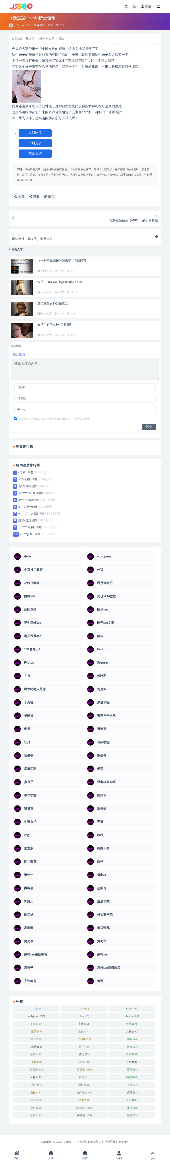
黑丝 (132, 1115)
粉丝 (84, 1077)
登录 (148, 6)
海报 (35, 196)
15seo (67, 1141)
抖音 (132, 1046)
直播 (132, 1069)
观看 (36, 1100)
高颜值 (84, 1115)
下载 (36, 1023)
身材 (36, 1107)
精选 (132, 1077)
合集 (84, 1031)
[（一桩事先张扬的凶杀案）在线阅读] (22, 270)
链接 (50, 196)
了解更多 (35, 143)
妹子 (36, 1039)
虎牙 (132, 1092)
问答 (85, 1158)
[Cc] (11, 25)
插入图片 (19, 354)
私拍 (36, 1077)
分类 (51, 1158)
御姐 (132, 1039)
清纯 (84, 1062)
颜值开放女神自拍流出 (52, 303)
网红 (84, 1085)
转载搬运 (84, 1107)
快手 (84, 1046)
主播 (84, 1023)
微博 (36, 1046)
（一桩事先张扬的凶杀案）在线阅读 (61, 260)
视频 (84, 1100)
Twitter (132, 1016)
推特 (36, 1054)
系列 (36, 1085)
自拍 (36, 1092)
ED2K (132, 1008)
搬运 (84, 1054)
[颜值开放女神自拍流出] (22, 312)
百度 (132, 1062)
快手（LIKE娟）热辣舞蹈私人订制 (60, 282)
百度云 (36, 1069)
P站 (84, 1016)
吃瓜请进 (35, 153)
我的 (119, 1158)
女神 (132, 1031)
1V (36, 1008)
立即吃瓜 (35, 133)
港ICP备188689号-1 (88, 1141)
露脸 (132, 1107)
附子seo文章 (24, 25)
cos (84, 1008)
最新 (36, 1062)
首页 (31, 38)
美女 (132, 1085)
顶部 (153, 1158)
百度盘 (84, 1069)
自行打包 (84, 1092)
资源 (132, 1100)
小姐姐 (84, 1039)
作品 (132, 1023)
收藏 (21, 196)
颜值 (36, 1115)
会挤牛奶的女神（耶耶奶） (55, 324)
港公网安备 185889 (116, 1141)
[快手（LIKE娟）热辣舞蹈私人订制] (22, 291)
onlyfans (36, 1016)
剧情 (36, 1031)
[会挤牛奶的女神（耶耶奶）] (22, 334)
